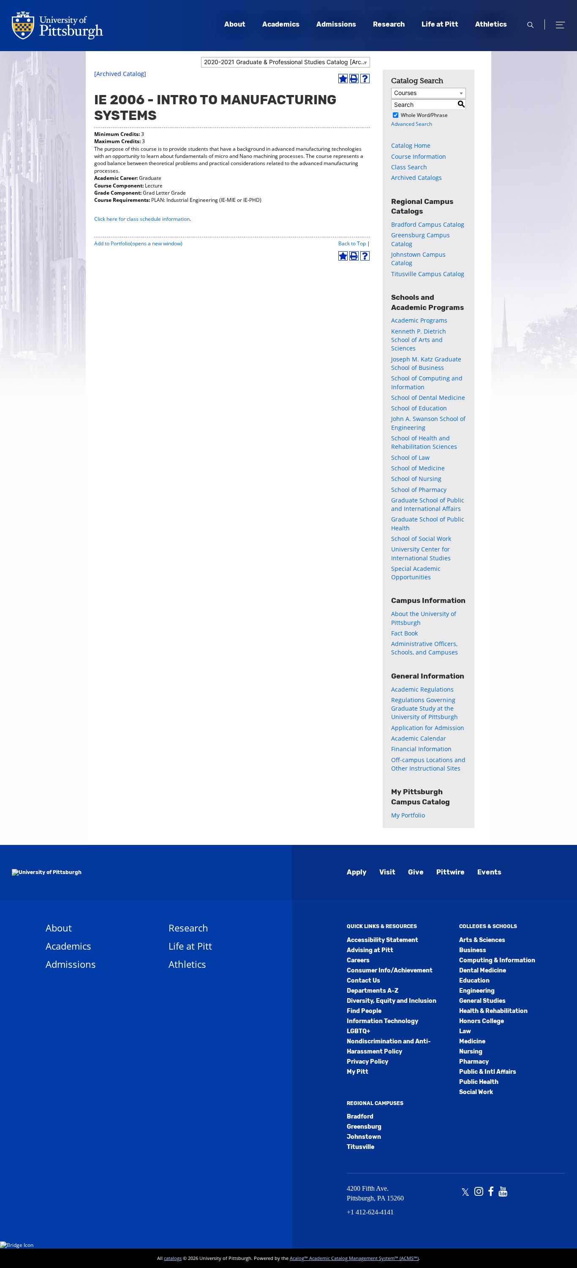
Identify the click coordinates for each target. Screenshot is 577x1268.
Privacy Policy (367, 1061)
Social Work (476, 1092)
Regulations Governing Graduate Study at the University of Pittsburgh (424, 708)
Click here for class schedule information (142, 219)
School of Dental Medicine (428, 398)
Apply (357, 872)
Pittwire (450, 872)
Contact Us (363, 980)
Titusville (360, 1147)
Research (389, 24)
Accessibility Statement (382, 940)
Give (416, 872)
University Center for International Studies (421, 553)
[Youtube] (502, 1192)
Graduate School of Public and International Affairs (427, 504)
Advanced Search (411, 124)
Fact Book (404, 633)
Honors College (481, 1021)
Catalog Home (410, 145)
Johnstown (364, 1136)
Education (474, 980)
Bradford (360, 1116)
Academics (280, 24)
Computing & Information (497, 960)
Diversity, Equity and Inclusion (391, 1001)
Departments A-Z (372, 990)
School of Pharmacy (418, 490)
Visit (387, 872)
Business (472, 950)
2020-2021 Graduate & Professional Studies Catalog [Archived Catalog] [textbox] (287, 61)
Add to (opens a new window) (138, 243)
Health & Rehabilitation (493, 1011)
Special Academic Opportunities (416, 573)
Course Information (418, 156)
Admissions (336, 24)
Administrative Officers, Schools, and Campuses (424, 648)
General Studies (482, 1001)
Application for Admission (427, 728)
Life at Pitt (440, 24)
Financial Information (421, 749)
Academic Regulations (422, 689)
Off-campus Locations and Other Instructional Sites (428, 764)
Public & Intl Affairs (487, 1071)
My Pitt (357, 1071)
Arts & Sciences (482, 940)
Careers (358, 960)
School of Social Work (421, 539)
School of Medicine (418, 468)
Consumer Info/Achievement (390, 970)
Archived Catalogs (416, 178)
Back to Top (352, 243)
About (234, 24)
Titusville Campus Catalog (427, 274)
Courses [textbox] (405, 92)
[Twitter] (465, 1192)
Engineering (477, 990)
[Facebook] (491, 1192)
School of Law (410, 457)
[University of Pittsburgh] (47, 872)
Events (489, 872)
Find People (364, 1011)
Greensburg (364, 1126)
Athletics (491, 24)
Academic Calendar (418, 738)
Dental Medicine (482, 970)
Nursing (470, 1051)
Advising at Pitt (370, 950)
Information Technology (382, 1021)
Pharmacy (474, 1061)
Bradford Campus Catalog (427, 224)
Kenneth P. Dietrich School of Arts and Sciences (418, 340)
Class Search (409, 167)
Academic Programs (419, 320)
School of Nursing (416, 479)
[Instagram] (478, 1192)
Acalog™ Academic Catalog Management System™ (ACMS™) (354, 1258)
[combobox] (285, 62)
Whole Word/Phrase (424, 115)
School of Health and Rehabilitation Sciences (424, 442)
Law (465, 1031)
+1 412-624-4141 (370, 1212)
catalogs (173, 1258)
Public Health (478, 1082)
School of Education (419, 408)
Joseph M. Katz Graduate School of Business (426, 363)
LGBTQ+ (358, 1031)
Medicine (472, 1041)
